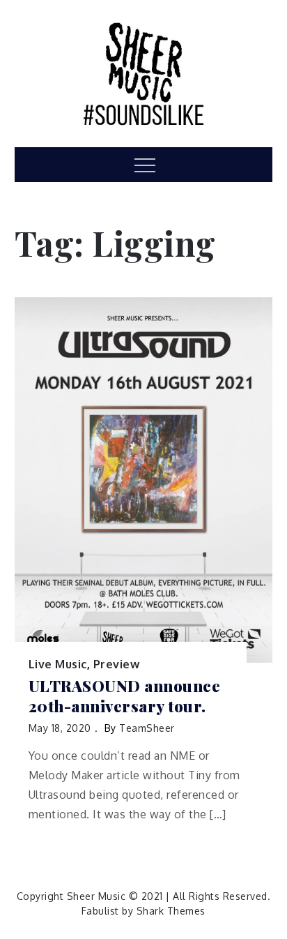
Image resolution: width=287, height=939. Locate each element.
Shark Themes (171, 911)
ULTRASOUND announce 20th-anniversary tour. (125, 696)
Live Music (58, 664)
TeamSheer (147, 728)
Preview (116, 664)
